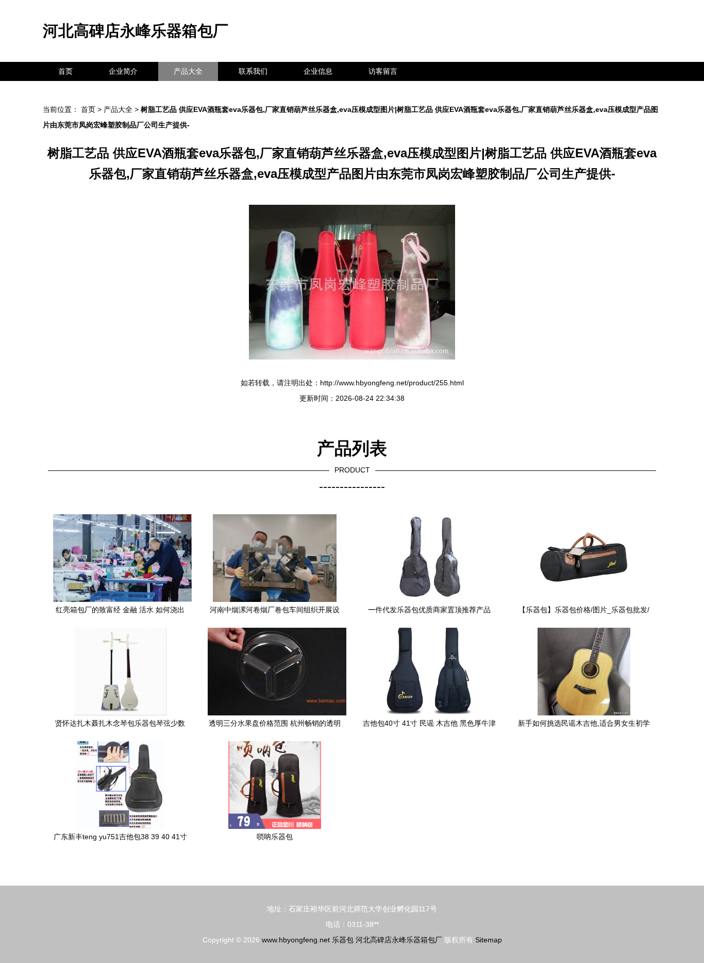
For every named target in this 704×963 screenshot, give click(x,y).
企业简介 (123, 71)
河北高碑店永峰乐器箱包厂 (135, 30)
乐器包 (343, 940)
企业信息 (318, 71)
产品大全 (188, 71)
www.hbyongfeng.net (296, 940)
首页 (65, 71)
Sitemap (488, 940)
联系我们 (253, 71)
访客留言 (382, 71)
